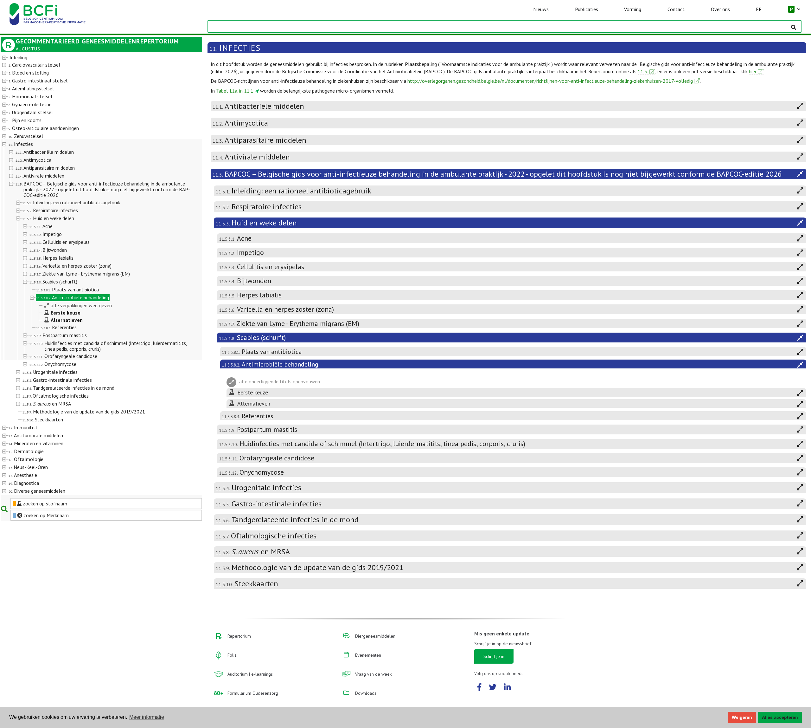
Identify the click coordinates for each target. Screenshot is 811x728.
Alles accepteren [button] (780, 717)
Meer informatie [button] (146, 717)
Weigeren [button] (742, 717)
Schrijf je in (493, 656)
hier (753, 71)
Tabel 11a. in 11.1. (235, 91)
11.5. (643, 71)
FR (759, 9)
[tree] (93, 274)
